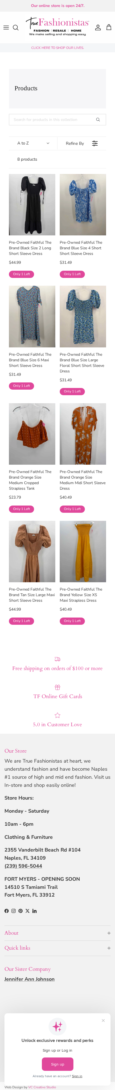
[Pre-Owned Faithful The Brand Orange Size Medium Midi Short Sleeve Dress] (83, 434)
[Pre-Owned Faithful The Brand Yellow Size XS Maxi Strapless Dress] (83, 551)
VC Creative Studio (42, 1087)
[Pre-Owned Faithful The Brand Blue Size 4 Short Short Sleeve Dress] (83, 204)
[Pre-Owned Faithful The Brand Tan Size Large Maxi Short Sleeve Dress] (32, 551)
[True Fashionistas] (57, 27)
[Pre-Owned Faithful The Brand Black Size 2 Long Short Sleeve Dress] (32, 204)
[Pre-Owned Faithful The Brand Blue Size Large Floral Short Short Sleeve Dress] (83, 316)
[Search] (18, 27)
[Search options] (100, 119)
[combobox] (33, 143)
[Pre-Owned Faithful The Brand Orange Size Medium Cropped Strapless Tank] (32, 434)
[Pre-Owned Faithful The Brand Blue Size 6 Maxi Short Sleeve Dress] (32, 316)
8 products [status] (27, 159)
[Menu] (6, 27)
